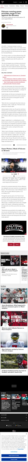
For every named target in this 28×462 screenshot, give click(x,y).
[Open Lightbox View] (14, 170)
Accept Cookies (14, 459)
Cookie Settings (14, 451)
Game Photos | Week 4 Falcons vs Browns (13, 150)
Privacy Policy (9, 449)
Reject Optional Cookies (14, 455)
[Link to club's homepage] (2, 2)
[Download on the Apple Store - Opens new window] (9, 427)
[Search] (23, 2)
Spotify (17, 245)
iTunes (10, 245)
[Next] (18, 174)
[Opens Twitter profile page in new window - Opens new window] (7, 27)
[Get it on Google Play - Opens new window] (18, 427)
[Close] (26, 433)
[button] (14, 387)
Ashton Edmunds (9, 24)
